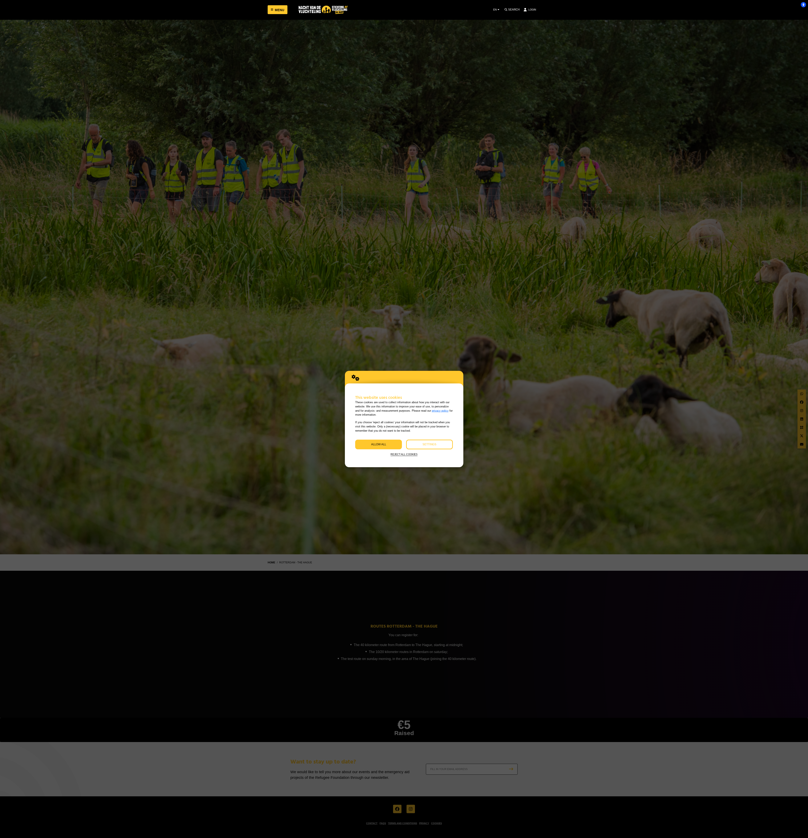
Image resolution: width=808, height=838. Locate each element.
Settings (429, 444)
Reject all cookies (404, 454)
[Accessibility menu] (803, 4)
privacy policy (440, 410)
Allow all (378, 444)
